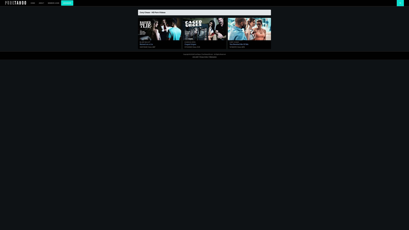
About (41, 3)
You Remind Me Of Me (239, 44)
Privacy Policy (204, 57)
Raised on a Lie (146, 44)
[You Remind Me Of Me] (249, 29)
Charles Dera (190, 42)
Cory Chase (234, 42)
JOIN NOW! (67, 3)
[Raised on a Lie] (159, 29)
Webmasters (213, 57)
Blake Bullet (145, 42)
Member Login (53, 3)
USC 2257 (195, 57)
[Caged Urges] (204, 29)
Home (33, 3)
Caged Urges (190, 44)
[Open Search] (400, 3)
